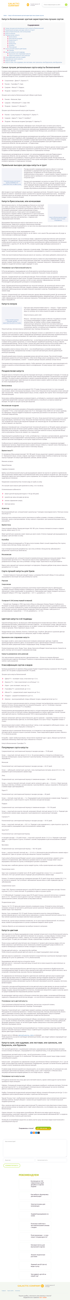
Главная (4, 1290)
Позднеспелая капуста (12, 35)
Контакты (17, 1290)
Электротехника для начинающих (38, 1205)
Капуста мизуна (10, 33)
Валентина (12, 43)
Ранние (11, 50)
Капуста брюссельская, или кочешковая (18, 31)
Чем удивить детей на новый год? (38, 1275)
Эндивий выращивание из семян (40, 1215)
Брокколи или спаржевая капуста (19, 54)
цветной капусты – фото (26, 1035)
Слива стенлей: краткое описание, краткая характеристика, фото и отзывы (12, 321)
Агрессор (12, 42)
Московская (13, 47)
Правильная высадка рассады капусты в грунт (20, 30)
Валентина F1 (13, 40)
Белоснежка (13, 37)
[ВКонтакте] (31, 1133)
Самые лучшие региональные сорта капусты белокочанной (24, 28)
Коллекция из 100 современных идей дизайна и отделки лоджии (37, 1183)
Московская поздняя (15, 38)
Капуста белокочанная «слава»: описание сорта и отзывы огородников (58, 219)
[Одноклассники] (34, 1133)
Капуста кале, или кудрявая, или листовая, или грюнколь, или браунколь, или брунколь (33, 62)
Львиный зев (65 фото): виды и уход (39, 1265)
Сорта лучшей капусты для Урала (15, 48)
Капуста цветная (10, 60)
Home (5, 15)
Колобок (11, 45)
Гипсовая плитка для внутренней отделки (38, 1245)
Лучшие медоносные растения (38, 1255)
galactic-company (18, 5)
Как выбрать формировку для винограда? (39, 1195)
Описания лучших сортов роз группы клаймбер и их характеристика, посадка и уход (12, 183)
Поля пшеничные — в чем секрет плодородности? (39, 1236)
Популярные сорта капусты (14, 59)
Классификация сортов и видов (15, 57)
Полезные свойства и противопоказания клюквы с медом (40, 1225)
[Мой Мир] (36, 1133)
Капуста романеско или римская (19, 55)
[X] (39, 1133)
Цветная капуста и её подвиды (15, 52)
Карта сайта (10, 1290)
